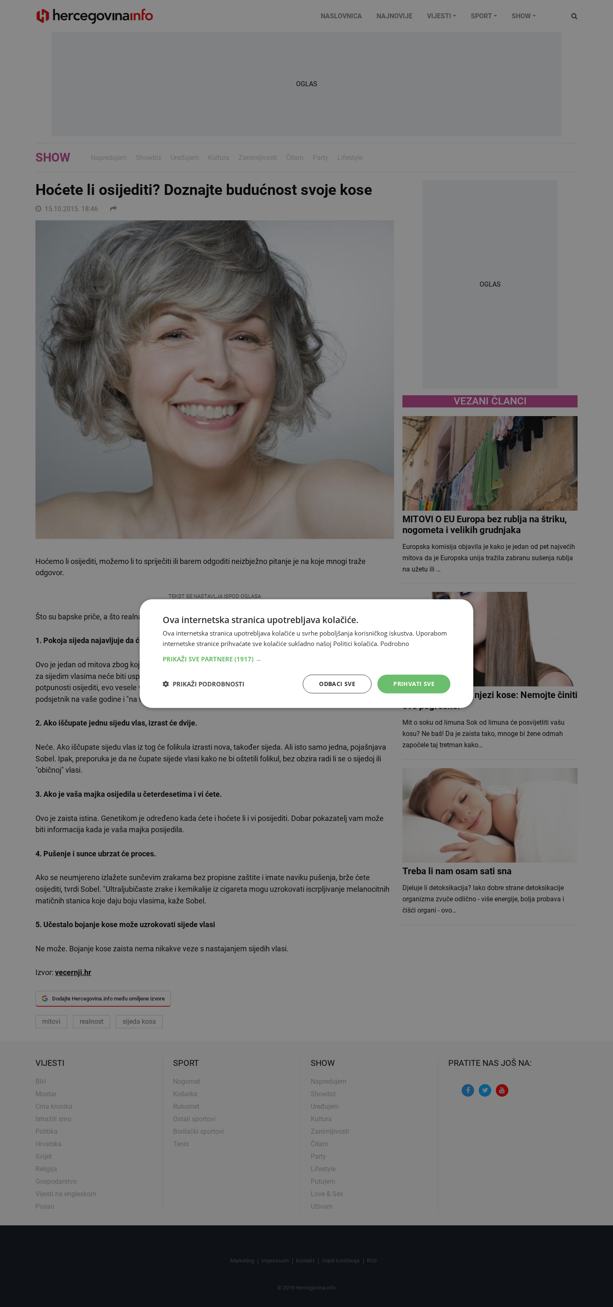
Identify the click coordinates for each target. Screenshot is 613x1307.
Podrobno (394, 643)
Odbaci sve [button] (337, 684)
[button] (306, 659)
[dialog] (306, 653)
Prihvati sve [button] (414, 684)
